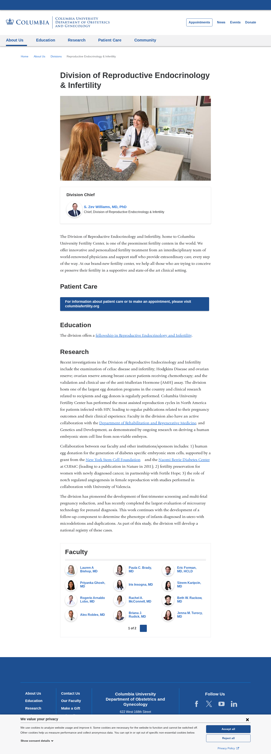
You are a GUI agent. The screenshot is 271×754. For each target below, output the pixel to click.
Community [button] (145, 40)
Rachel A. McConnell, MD (140, 599)
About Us (39, 56)
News (221, 22)
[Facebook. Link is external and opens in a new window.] (196, 704)
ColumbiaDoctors (192, 669)
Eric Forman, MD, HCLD (186, 569)
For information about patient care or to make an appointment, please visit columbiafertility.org (128, 304)
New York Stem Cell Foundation (115, 459)
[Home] (58, 22)
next (143, 628)
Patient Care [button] (109, 40)
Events (235, 22)
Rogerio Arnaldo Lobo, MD (92, 599)
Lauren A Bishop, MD (89, 569)
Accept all (228, 729)
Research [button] (77, 40)
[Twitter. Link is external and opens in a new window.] (209, 704)
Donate (250, 22)
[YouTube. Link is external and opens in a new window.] (221, 704)
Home (24, 56)
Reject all (228, 738)
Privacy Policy (227, 748)
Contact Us (70, 693)
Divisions (56, 56)
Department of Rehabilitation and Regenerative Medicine (147, 423)
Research (33, 708)
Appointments (199, 22)
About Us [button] (14, 40)
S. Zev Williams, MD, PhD (105, 207)
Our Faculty (71, 701)
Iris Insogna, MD (141, 584)
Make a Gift (70, 708)
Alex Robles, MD (92, 614)
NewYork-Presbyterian (135, 671)
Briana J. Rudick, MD (137, 614)
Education (33, 701)
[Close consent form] (247, 719)
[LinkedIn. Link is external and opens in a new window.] (234, 704)
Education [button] (45, 40)
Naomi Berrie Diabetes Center (184, 459)
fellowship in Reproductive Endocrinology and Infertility (144, 335)
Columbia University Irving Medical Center (135, 5)
